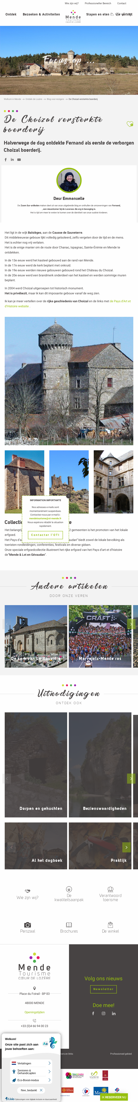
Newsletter (103, 989)
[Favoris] (118, 14)
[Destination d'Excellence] (86, 1091)
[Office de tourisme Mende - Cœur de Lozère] (73, 16)
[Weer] (111, 14)
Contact (121, 3)
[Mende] (102, 1091)
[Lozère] (94, 1075)
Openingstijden (35, 1012)
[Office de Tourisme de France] (117, 1091)
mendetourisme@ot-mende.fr (45, 518)
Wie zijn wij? (72, 3)
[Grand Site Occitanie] (105, 1075)
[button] (124, 14)
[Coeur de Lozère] (75, 1075)
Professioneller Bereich (98, 3)
